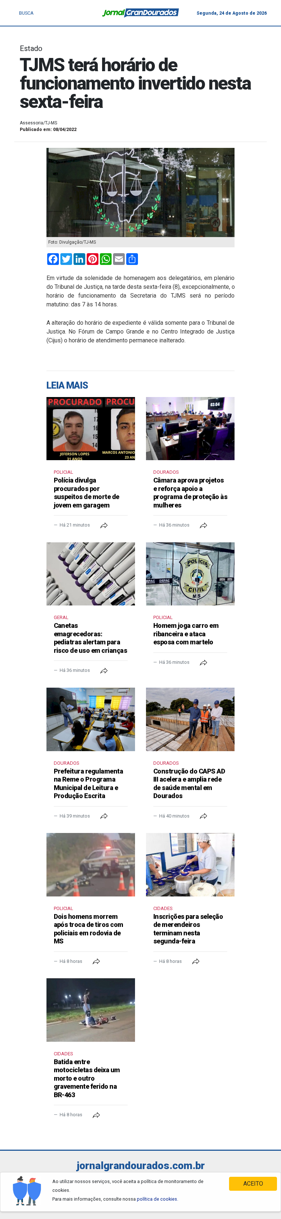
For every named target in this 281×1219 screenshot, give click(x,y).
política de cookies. (157, 1199)
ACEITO (253, 1183)
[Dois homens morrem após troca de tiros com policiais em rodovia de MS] (90, 864)
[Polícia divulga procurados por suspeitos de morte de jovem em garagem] (90, 428)
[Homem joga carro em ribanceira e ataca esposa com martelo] (190, 573)
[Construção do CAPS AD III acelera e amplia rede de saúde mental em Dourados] (190, 719)
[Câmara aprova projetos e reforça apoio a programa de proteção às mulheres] (190, 428)
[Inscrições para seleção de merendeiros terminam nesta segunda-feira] (190, 864)
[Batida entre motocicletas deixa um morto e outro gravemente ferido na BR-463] (90, 1009)
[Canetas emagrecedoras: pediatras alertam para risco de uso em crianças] (90, 573)
